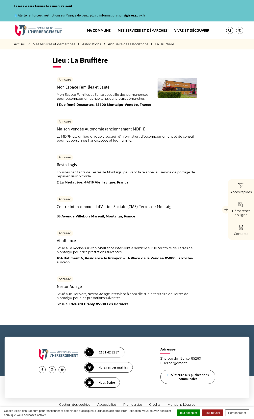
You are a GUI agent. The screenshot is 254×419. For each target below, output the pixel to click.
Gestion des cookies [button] (74, 404)
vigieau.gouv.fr (134, 15)
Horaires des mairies (113, 367)
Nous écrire (106, 382)
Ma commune (99, 30)
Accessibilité (106, 404)
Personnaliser (237, 412)
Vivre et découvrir (191, 30)
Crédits (154, 404)
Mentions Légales (181, 404)
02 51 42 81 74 (108, 352)
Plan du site (132, 404)
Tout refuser (212, 412)
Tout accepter (188, 412)
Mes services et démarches (142, 30)
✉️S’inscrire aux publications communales (188, 377)
